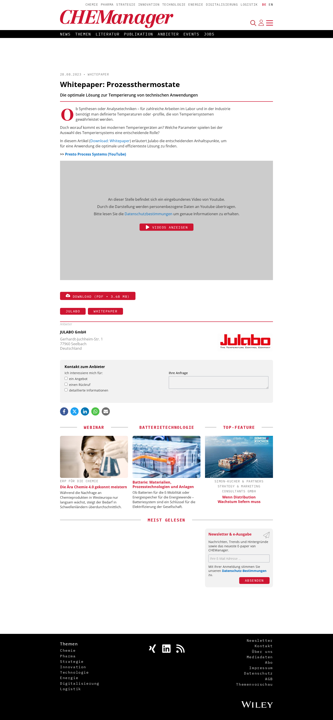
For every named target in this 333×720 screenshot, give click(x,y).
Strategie (125, 4)
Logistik (249, 4)
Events (191, 34)
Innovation (148, 4)
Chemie (91, 4)
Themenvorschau (254, 684)
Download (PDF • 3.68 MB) (100, 296)
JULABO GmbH (73, 332)
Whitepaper (98, 74)
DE (264, 4)
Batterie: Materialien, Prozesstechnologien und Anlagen (163, 484)
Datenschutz (258, 673)
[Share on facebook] (64, 411)
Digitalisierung (222, 4)
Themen (83, 34)
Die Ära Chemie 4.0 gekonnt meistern (93, 486)
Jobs (209, 34)
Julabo (73, 311)
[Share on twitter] (74, 411)
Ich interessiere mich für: (84, 373)
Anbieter (168, 34)
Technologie (174, 4)
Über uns (262, 651)
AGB (269, 679)
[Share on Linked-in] (85, 411)
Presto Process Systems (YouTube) (95, 154)
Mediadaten (260, 657)
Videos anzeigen (169, 227)
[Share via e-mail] (106, 411)
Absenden (254, 580)
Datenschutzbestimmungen (148, 213)
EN (271, 4)
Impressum (261, 668)
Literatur (107, 34)
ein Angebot (78, 379)
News (65, 34)
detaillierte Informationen (88, 390)
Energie (195, 4)
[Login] (261, 22)
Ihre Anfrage (178, 373)
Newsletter (260, 640)
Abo (269, 662)
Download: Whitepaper (110, 140)
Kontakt (264, 646)
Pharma (107, 4)
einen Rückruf (79, 384)
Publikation (138, 34)
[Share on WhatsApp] (95, 411)
